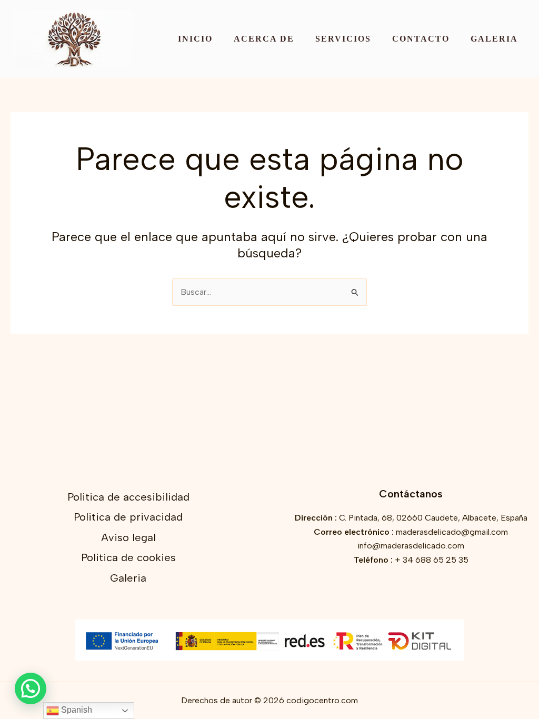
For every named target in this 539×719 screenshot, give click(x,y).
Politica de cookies (128, 557)
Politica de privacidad (128, 517)
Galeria (494, 38)
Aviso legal (128, 537)
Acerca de (264, 38)
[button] (30, 688)
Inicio (195, 38)
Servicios (343, 38)
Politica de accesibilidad (128, 497)
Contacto (421, 38)
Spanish (75, 709)
